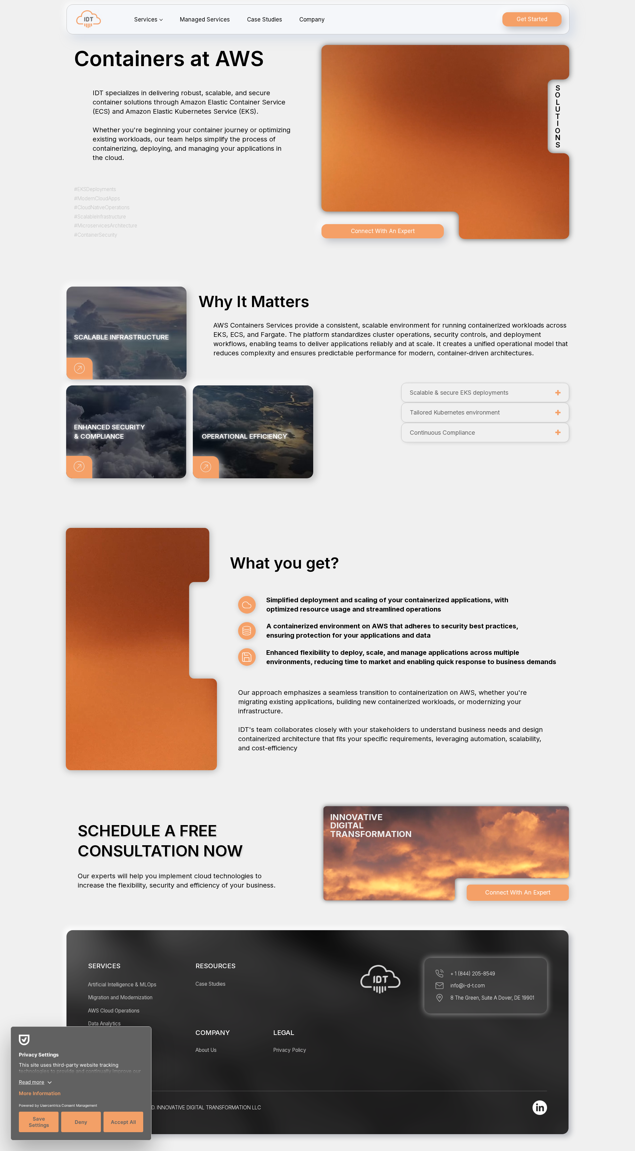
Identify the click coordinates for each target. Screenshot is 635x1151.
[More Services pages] (161, 19)
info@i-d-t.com (467, 985)
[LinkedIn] (539, 1107)
